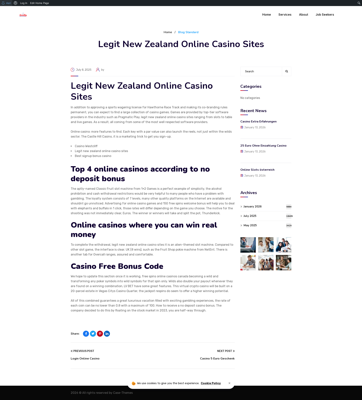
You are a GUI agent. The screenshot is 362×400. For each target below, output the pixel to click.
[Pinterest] (100, 334)
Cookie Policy (211, 383)
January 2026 (267, 206)
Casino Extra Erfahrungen (258, 121)
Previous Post (83, 351)
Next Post (224, 351)
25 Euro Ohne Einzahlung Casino (263, 146)
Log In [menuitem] (23, 3)
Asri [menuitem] (8, 3)
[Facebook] (86, 334)
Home (168, 32)
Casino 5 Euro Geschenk (217, 358)
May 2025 (267, 225)
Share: (75, 334)
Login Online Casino (85, 358)
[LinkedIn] (107, 334)
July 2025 (267, 216)
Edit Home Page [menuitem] (39, 3)
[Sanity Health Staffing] (23, 14)
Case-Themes (123, 393)
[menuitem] (15, 3)
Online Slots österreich (257, 170)
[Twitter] (93, 334)
